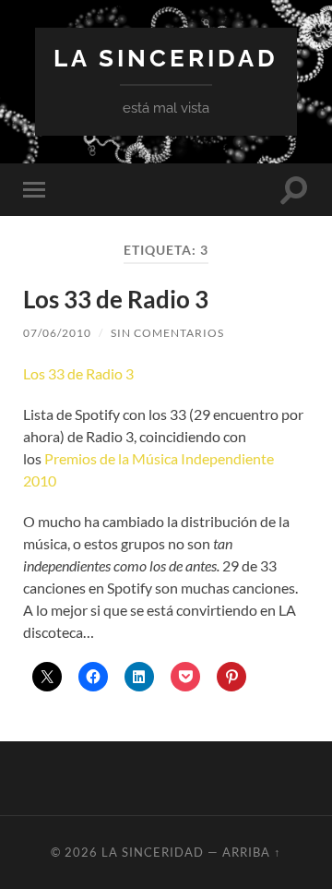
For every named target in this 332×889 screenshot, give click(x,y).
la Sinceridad (166, 57)
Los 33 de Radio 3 (115, 299)
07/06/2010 (57, 333)
